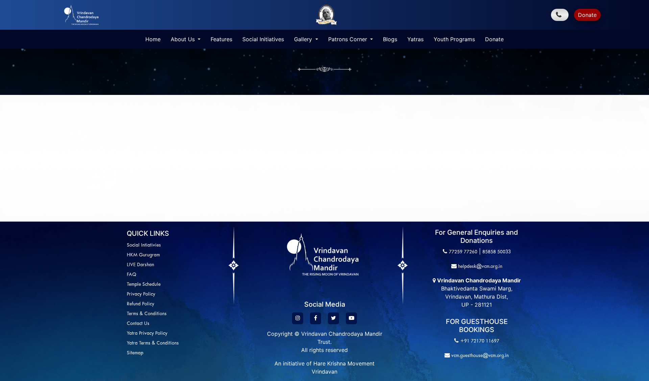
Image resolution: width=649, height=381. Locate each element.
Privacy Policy (141, 294)
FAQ (131, 275)
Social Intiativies (144, 245)
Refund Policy (140, 304)
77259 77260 (463, 252)
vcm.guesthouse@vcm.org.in (479, 356)
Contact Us (138, 324)
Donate (587, 14)
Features (221, 39)
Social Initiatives (263, 39)
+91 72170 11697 (479, 341)
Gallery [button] (304, 39)
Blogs (390, 39)
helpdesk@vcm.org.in (479, 266)
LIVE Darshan (140, 265)
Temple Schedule (144, 284)
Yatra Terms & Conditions (153, 343)
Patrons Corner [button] (348, 39)
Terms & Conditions (147, 314)
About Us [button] (183, 39)
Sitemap (135, 353)
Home (153, 39)
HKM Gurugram (143, 255)
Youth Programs (454, 39)
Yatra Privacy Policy (147, 333)
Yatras (415, 39)
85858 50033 (496, 252)
